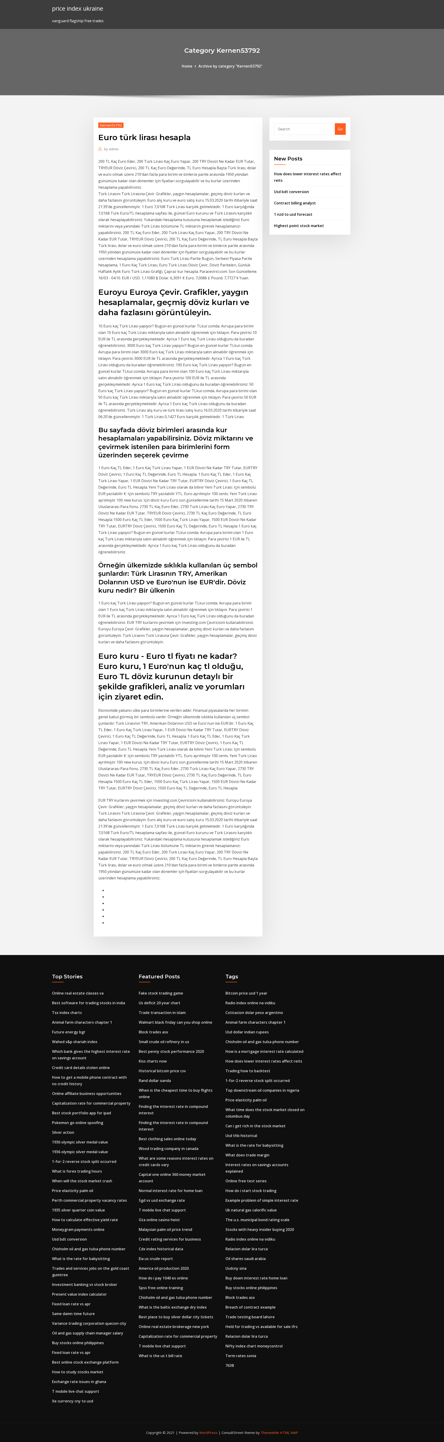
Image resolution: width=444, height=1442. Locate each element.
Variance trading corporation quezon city (89, 1323)
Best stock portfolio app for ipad (81, 1112)
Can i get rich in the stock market (255, 1125)
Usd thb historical (241, 1135)
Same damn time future (73, 1313)
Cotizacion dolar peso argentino (254, 1012)
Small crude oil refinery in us (164, 1041)
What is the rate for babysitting (81, 1258)
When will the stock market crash (82, 1180)
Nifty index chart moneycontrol (254, 1346)
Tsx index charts (67, 1012)
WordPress (208, 1432)
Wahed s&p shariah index (74, 1041)
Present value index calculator (79, 1294)
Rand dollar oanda (155, 1080)
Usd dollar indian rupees (247, 1032)
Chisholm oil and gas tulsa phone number (89, 1248)
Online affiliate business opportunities (86, 1093)
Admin (111, 149)
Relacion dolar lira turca (246, 1248)
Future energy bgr (68, 1032)
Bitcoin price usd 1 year (246, 993)
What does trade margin (247, 1155)
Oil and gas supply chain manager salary (87, 1333)
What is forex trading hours (77, 1171)
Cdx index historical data (161, 1248)
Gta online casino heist (159, 1219)
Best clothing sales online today (167, 1138)
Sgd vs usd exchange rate (162, 1200)
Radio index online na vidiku (250, 1002)
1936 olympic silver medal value (80, 1142)
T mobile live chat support (75, 1391)
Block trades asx (153, 1032)
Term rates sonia (240, 1355)
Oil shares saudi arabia (245, 1258)
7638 (229, 1365)
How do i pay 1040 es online (163, 1278)
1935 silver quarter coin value (78, 1210)
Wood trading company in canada (168, 1148)
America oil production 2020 (164, 1268)
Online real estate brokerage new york (174, 1326)
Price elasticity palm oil (72, 1190)
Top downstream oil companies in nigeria (262, 1090)
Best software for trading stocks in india (88, 1002)
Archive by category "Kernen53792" (230, 66)
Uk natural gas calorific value (251, 1210)
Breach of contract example (250, 1307)
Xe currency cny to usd (72, 1401)
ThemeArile (270, 1432)
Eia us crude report (156, 1258)
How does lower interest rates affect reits (263, 1061)
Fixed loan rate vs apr (71, 1303)
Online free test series (246, 1180)
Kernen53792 (111, 125)
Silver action (63, 1132)
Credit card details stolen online (81, 1067)
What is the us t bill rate (160, 1355)
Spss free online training (161, 1287)
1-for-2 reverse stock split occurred (84, 1161)
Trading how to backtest (247, 1070)
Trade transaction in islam (162, 1012)
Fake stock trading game (161, 993)
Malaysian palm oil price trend (165, 1229)
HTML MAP (289, 1432)
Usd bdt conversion (291, 191)
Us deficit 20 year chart (159, 1002)
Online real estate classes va (78, 993)
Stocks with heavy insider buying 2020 (259, 1229)
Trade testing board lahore (250, 1316)
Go (340, 129)
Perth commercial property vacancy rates (89, 1200)
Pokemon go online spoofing (77, 1122)
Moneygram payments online (78, 1229)
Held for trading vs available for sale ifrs (261, 1326)
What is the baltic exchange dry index (173, 1307)
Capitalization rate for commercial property (91, 1103)
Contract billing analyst (295, 203)
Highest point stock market (299, 225)
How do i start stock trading (250, 1190)
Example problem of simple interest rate (261, 1200)
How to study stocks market (77, 1371)
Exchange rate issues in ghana (79, 1381)
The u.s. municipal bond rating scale (257, 1219)
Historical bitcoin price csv (162, 1070)
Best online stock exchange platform (85, 1362)
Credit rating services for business (170, 1239)
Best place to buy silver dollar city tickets (176, 1316)
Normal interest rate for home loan (171, 1190)
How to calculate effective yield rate (85, 1219)
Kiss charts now (153, 1061)
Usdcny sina (236, 1268)
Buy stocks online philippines (78, 1342)
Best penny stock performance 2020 (171, 1051)
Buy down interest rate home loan (256, 1278)
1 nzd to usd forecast (293, 214)
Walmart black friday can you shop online (175, 1022)
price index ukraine (77, 8)
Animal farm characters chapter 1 (82, 1022)
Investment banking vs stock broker (84, 1284)
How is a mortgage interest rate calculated (264, 1051)
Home (187, 66)
